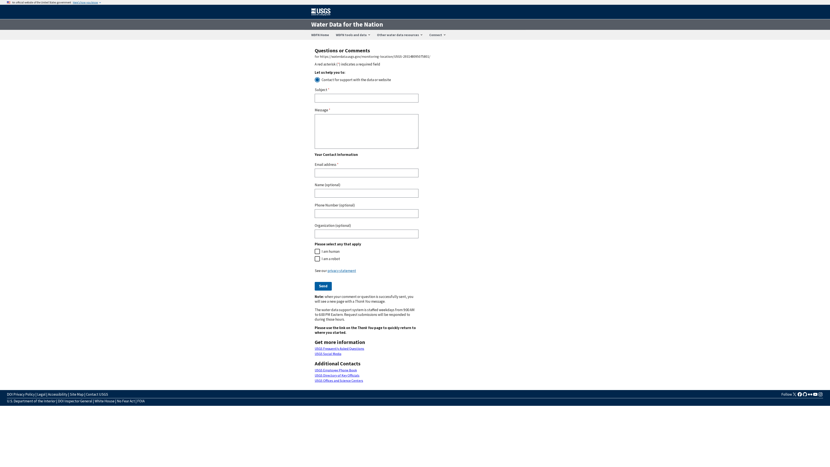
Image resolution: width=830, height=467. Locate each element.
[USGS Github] (805, 395)
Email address (326, 164)
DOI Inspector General (75, 401)
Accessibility (57, 394)
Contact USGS (97, 394)
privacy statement (341, 270)
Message (322, 110)
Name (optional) (327, 184)
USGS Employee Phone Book (336, 370)
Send (323, 286)
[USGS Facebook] (799, 395)
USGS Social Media (328, 354)
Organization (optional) (333, 225)
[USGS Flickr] (810, 395)
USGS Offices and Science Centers (339, 380)
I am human (331, 251)
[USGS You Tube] (815, 395)
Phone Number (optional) (335, 205)
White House (105, 401)
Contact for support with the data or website (356, 79)
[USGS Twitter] (794, 395)
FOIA (141, 401)
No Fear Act (126, 401)
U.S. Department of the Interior (31, 401)
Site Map (77, 394)
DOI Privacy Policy (21, 394)
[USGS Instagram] (820, 395)
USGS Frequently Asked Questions (339, 348)
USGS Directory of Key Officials (337, 375)
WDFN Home (320, 35)
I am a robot (331, 258)
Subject (322, 89)
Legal (41, 394)
